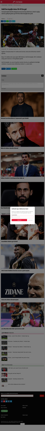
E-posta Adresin (14, 215)
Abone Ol (19, 220)
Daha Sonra (30, 220)
